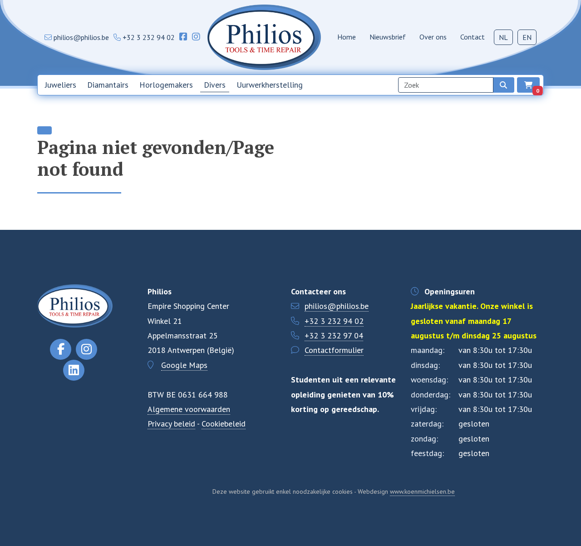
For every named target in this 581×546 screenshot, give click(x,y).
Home (346, 36)
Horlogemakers (166, 84)
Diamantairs (107, 84)
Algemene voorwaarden (189, 409)
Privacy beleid (171, 423)
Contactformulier (334, 350)
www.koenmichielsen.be (422, 491)
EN (527, 37)
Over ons (433, 36)
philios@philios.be (337, 306)
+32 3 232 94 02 (334, 321)
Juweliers (60, 84)
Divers (215, 84)
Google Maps (184, 365)
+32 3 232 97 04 (334, 335)
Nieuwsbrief (387, 36)
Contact (472, 36)
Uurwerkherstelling (269, 84)
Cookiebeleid (224, 423)
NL (503, 37)
